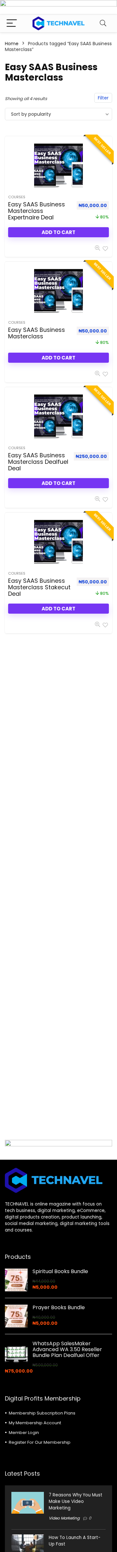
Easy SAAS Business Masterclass (36, 333)
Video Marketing (64, 1518)
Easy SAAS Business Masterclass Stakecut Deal (39, 587)
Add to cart (58, 232)
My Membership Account (35, 1423)
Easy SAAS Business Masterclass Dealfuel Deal (38, 461)
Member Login (24, 1432)
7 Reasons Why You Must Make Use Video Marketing (75, 1501)
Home (12, 43)
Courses (16, 197)
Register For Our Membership (40, 1442)
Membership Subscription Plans (42, 1413)
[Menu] (12, 23)
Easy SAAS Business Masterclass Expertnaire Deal (36, 211)
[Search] (103, 23)
